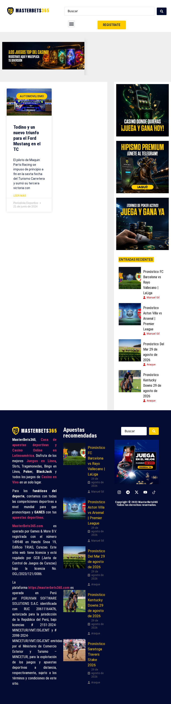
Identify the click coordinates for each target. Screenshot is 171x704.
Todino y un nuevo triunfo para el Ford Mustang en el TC (27, 138)
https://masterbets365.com (48, 588)
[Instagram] (119, 492)
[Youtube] (145, 492)
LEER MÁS (19, 195)
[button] (71, 24)
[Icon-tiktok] (154, 492)
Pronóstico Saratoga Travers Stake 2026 (96, 654)
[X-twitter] (136, 492)
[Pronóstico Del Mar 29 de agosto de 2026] (130, 350)
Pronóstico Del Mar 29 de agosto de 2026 (153, 352)
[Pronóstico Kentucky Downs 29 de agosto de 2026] (130, 381)
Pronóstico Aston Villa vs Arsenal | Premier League (152, 318)
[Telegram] (128, 492)
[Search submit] (162, 11)
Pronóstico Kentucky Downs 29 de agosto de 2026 (152, 385)
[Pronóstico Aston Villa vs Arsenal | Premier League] (130, 314)
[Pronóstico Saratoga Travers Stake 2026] (74, 650)
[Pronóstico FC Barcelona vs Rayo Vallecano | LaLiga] (130, 278)
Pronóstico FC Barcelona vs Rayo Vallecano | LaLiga (153, 282)
